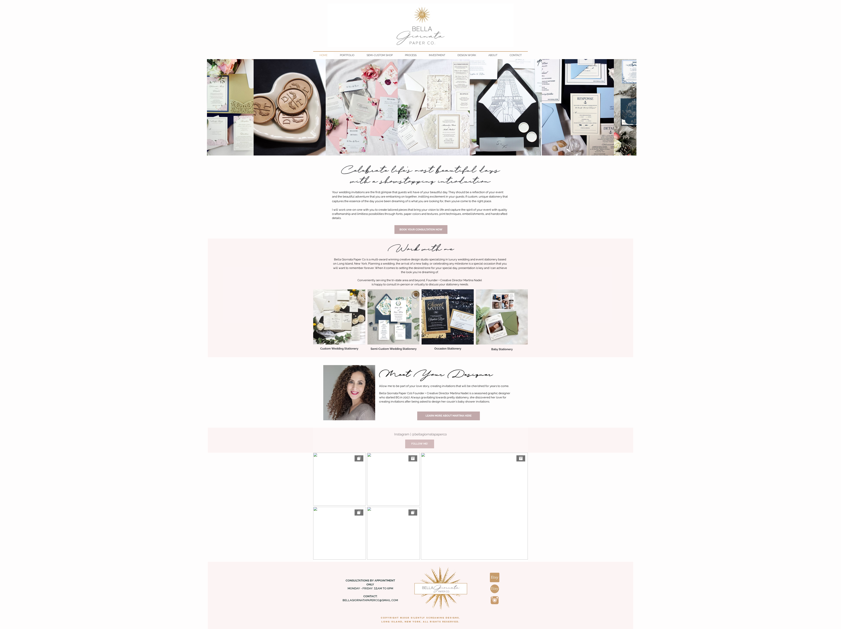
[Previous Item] (216, 107)
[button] (339, 317)
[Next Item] (627, 107)
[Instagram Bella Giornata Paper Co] (495, 600)
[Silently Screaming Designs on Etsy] (495, 589)
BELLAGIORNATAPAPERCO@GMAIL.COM (370, 600)
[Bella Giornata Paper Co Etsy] (495, 577)
